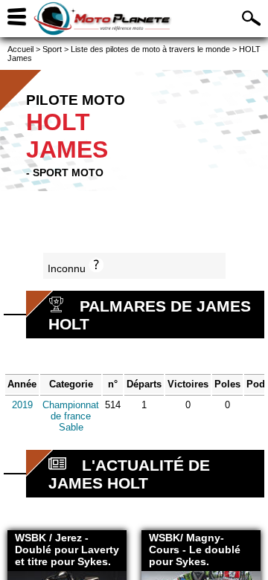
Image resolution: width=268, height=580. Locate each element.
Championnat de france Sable (70, 416)
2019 (22, 404)
